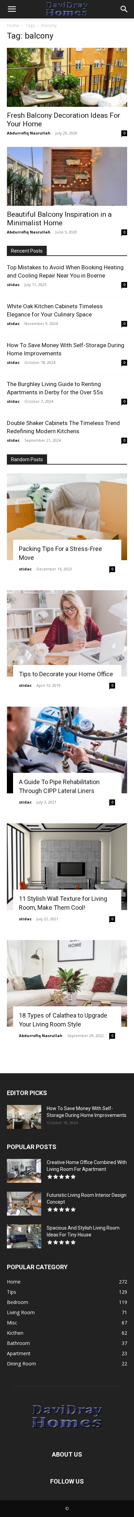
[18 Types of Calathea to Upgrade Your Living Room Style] (67, 983)
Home (13, 25)
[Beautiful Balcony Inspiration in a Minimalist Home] (67, 176)
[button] (12, 9)
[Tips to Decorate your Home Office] (67, 633)
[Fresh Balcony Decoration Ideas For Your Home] (67, 77)
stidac (13, 284)
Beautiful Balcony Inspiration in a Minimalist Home (59, 218)
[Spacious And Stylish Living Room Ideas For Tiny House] (24, 1236)
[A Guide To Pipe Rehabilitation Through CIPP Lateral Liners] (67, 750)
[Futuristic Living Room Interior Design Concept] (24, 1204)
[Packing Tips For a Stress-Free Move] (67, 516)
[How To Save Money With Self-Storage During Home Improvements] (24, 1117)
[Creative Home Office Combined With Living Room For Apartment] (24, 1171)
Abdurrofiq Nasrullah (29, 133)
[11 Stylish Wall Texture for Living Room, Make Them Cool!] (67, 866)
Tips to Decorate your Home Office (66, 674)
